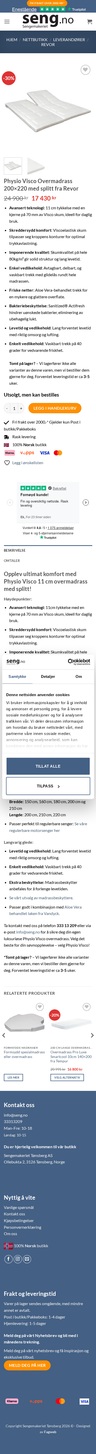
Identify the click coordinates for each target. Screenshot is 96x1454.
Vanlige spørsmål (19, 1207)
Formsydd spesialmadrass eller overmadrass (24, 1054)
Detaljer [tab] (48, 676)
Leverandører (69, 39)
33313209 (13, 1121)
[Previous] (12, 108)
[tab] (48, 560)
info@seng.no (28, 931)
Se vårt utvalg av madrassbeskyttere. (41, 897)
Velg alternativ (67, 1077)
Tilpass (45, 786)
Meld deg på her (27, 1365)
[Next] (84, 108)
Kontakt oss (14, 1213)
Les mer (13, 1077)
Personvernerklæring (22, 1227)
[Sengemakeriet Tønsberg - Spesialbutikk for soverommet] (48, 22)
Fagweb (50, 1432)
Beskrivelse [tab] (14, 550)
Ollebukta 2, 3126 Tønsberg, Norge (34, 1161)
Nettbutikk (35, 39)
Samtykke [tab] (17, 676)
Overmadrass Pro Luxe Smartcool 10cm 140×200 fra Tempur (71, 1056)
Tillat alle (48, 766)
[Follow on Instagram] (18, 1259)
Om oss (10, 1233)
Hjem (11, 39)
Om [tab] (79, 676)
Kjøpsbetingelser (19, 1220)
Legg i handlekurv (55, 408)
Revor (48, 44)
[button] (7, 21)
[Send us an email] (27, 1259)
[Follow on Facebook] (8, 1259)
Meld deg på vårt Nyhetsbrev (31, 1335)
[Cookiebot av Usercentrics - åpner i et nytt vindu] (68, 662)
